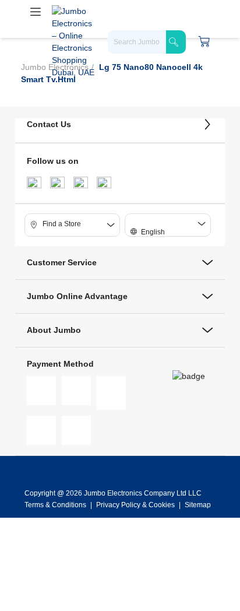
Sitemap (198, 505)
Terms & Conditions (56, 505)
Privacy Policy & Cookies (135, 505)
